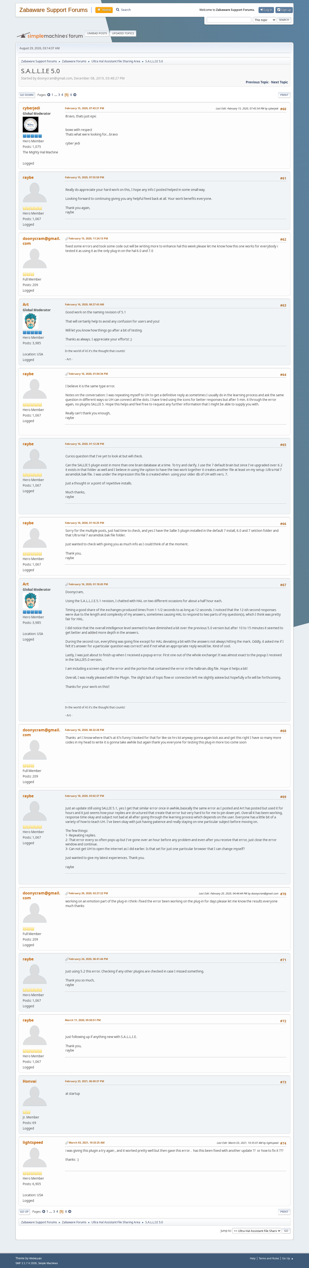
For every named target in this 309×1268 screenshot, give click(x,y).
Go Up (24, 1211)
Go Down (27, 95)
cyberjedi (31, 108)
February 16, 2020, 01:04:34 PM (88, 373)
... (56, 95)
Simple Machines (48, 1263)
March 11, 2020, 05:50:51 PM (83, 1020)
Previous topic (257, 82)
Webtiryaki (35, 1258)
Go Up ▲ (288, 1258)
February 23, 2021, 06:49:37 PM (84, 1081)
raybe (28, 177)
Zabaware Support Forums (53, 9)
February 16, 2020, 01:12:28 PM (84, 444)
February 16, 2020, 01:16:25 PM (84, 523)
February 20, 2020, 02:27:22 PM (88, 893)
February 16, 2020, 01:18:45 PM (88, 584)
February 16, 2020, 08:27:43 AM (84, 304)
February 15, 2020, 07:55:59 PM (84, 177)
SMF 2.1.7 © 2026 (26, 1263)
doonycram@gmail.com (41, 241)
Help (253, 1258)
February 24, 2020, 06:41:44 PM (88, 959)
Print (284, 95)
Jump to (226, 1230)
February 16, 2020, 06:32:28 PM (84, 730)
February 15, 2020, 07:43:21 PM (84, 108)
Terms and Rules (269, 1258)
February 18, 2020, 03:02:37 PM (84, 796)
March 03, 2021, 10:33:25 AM (87, 1142)
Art (26, 304)
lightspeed (33, 1142)
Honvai (29, 1081)
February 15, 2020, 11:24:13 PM (88, 238)
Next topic (279, 82)
